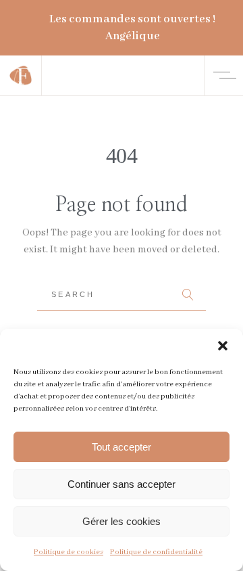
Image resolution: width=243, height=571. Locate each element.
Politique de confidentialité (156, 552)
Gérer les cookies (121, 521)
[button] (223, 345)
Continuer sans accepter (122, 484)
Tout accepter (121, 447)
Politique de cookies (68, 552)
